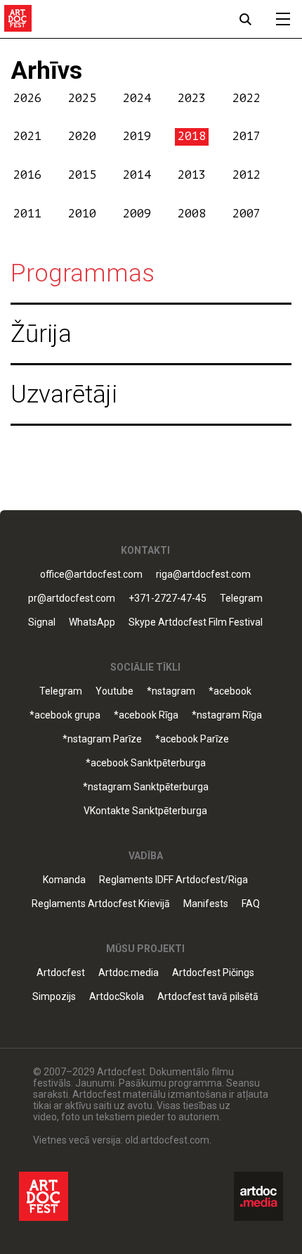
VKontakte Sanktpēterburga (145, 811)
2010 (82, 213)
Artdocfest (61, 973)
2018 (192, 136)
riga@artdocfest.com (203, 574)
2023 (192, 98)
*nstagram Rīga (227, 715)
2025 (82, 98)
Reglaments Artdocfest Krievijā (101, 904)
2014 (137, 175)
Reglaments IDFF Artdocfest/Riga (173, 880)
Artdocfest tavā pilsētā (207, 997)
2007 (246, 213)
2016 (27, 175)
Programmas (83, 273)
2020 (82, 136)
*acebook (230, 691)
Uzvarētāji (64, 394)
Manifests (205, 904)
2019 (137, 136)
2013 (192, 175)
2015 (82, 175)
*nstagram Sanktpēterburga (146, 787)
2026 (27, 98)
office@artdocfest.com (91, 574)
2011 (27, 213)
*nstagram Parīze (102, 739)
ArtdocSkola (116, 997)
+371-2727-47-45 (167, 598)
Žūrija (41, 333)
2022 (246, 98)
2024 (137, 98)
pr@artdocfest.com (71, 598)
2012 (246, 175)
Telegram (60, 691)
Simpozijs (54, 997)
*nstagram (171, 691)
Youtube (114, 691)
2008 (192, 213)
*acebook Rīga (146, 715)
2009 (137, 213)
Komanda (64, 880)
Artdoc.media (128, 973)
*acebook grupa (64, 715)
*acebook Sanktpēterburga (146, 763)
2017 (246, 136)
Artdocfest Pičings (213, 973)
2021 (27, 136)
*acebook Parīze (192, 739)
